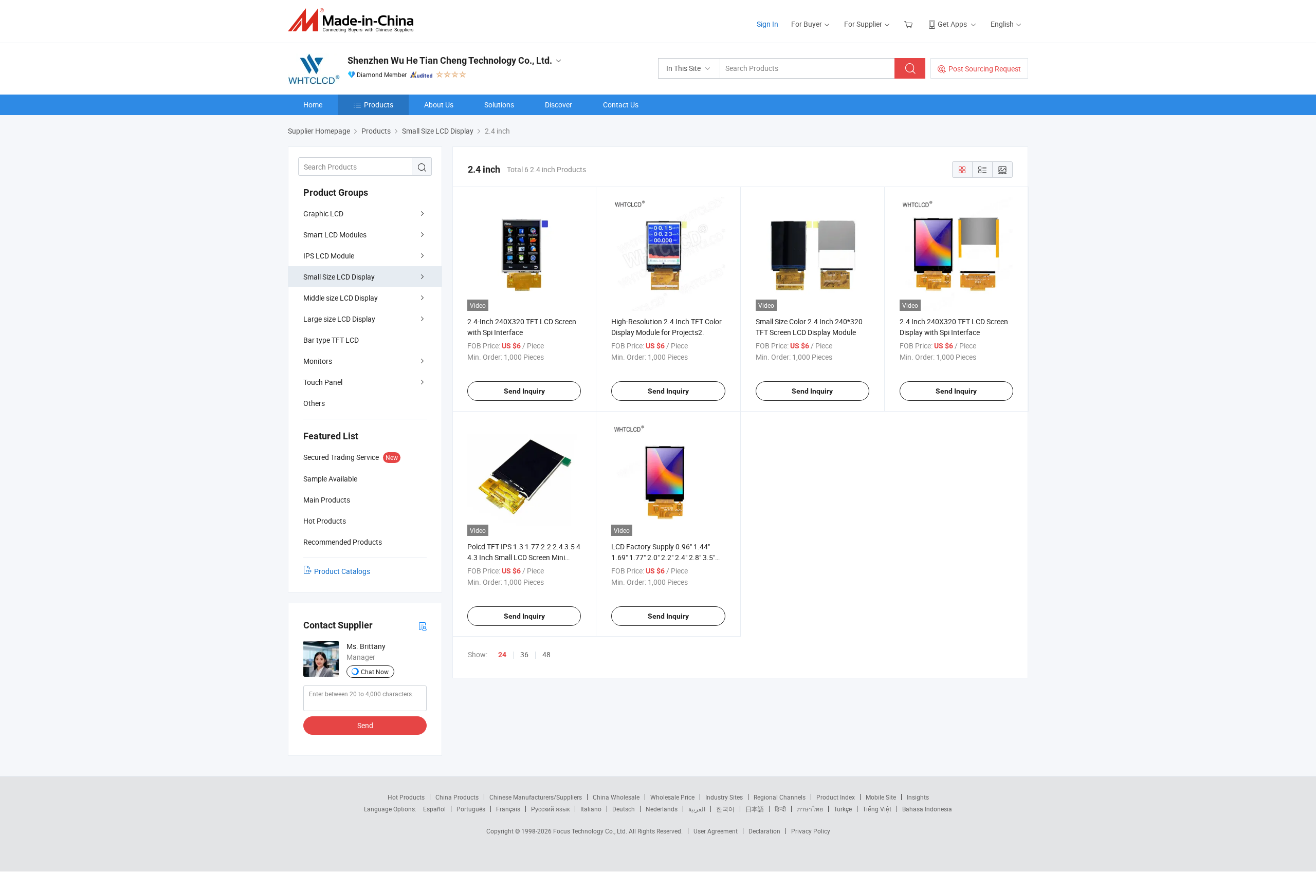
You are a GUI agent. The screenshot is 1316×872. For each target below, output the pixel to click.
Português (470, 809)
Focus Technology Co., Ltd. (591, 831)
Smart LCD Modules (335, 234)
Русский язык (550, 809)
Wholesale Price (672, 797)
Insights (918, 797)
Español (434, 809)
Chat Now (375, 671)
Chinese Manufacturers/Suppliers (535, 797)
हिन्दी (780, 809)
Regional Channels (780, 797)
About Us (438, 104)
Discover (558, 104)
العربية (696, 809)
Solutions (499, 104)
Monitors (317, 361)
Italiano (590, 809)
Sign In (767, 24)
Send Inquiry (524, 391)
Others (314, 403)
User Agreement (715, 831)
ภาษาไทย (810, 809)
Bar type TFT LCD (331, 340)
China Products (457, 797)
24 (502, 655)
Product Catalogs (342, 571)
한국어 (725, 809)
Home (312, 104)
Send (365, 725)
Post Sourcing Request (984, 68)
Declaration (764, 831)
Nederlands (662, 809)
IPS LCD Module (328, 256)
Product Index (835, 797)
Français (508, 809)
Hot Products (406, 797)
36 (524, 654)
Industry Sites (724, 797)
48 (546, 654)
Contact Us (620, 104)
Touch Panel (322, 382)
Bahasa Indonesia (927, 809)
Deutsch (623, 809)
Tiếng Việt (877, 809)
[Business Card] (422, 626)
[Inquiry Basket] (909, 24)
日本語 (754, 809)
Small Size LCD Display (339, 277)
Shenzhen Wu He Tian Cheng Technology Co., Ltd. (450, 60)
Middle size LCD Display (340, 298)
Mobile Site (881, 797)
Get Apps (952, 24)
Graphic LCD (323, 213)
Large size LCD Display (339, 319)
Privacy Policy (810, 831)
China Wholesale (616, 797)
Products (378, 104)
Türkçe (843, 809)
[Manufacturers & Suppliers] (354, 20)
